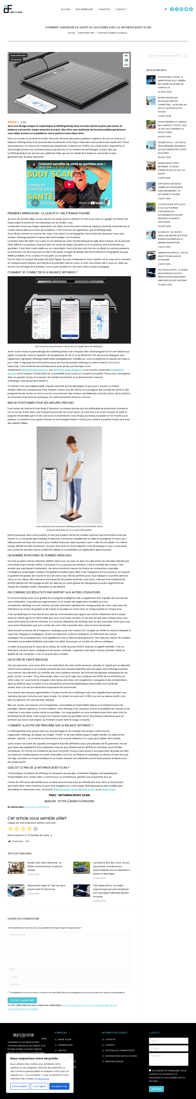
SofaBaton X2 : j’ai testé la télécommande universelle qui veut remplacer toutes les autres (172, 147)
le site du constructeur (37, 806)
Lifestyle (62, 1050)
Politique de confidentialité (119, 1050)
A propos (110, 1039)
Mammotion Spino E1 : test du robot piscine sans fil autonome (46, 887)
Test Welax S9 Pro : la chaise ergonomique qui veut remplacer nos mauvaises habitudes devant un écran (111, 891)
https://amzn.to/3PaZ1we (76, 801)
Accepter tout (59, 1086)
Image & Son (64, 1039)
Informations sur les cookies (121, 1056)
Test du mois (16, 60)
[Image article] (16, 868)
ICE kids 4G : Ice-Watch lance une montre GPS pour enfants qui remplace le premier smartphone (172, 237)
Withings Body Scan (74, 795)
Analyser (68, 369)
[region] (40, 1073)
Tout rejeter (39, 1086)
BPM (35, 369)
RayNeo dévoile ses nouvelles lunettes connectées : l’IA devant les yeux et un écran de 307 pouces (172, 104)
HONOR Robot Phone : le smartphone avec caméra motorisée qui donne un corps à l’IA (172, 82)
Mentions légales (114, 1061)
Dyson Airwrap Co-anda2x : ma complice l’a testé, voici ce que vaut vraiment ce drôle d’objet (173, 127)
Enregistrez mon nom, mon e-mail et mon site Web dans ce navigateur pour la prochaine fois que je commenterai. (67, 992)
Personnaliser (20, 1086)
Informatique (65, 1044)
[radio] (10, 829)
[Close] (70, 1056)
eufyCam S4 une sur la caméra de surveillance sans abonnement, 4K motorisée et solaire (170, 189)
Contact (110, 1044)
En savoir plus (42, 1078)
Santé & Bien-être (18, 55)
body (65, 789)
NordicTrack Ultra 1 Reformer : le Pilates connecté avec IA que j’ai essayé (45, 866)
